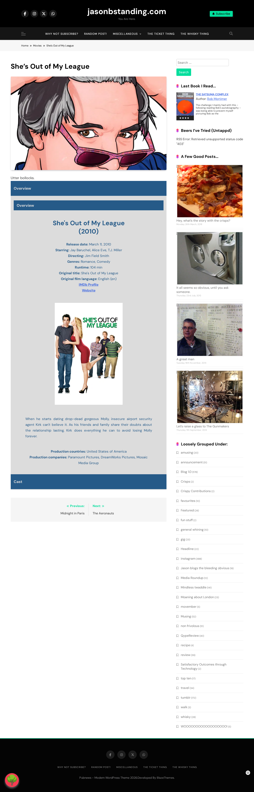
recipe (185, 645)
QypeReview (190, 636)
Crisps (185, 481)
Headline (187, 549)
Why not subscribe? (61, 34)
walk (184, 707)
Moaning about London (197, 597)
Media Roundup (192, 578)
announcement (192, 462)
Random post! (95, 34)
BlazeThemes (165, 777)
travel (185, 688)
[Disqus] (88, 576)
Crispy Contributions (196, 491)
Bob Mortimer (217, 99)
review (185, 655)
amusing (187, 452)
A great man (185, 359)
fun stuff (187, 520)
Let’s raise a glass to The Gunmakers (202, 426)
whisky (186, 717)
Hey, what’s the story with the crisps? (203, 220)
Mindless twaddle (193, 587)
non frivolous (190, 626)
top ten (186, 678)
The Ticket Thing (161, 34)
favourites (188, 501)
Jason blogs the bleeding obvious (205, 568)
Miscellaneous (125, 34)
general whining (192, 529)
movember (188, 607)
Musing (186, 616)
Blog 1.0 (186, 472)
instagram (188, 558)
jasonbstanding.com (127, 11)
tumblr (185, 697)
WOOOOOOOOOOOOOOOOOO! (204, 726)
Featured (187, 510)
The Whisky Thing (195, 34)
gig (183, 539)
